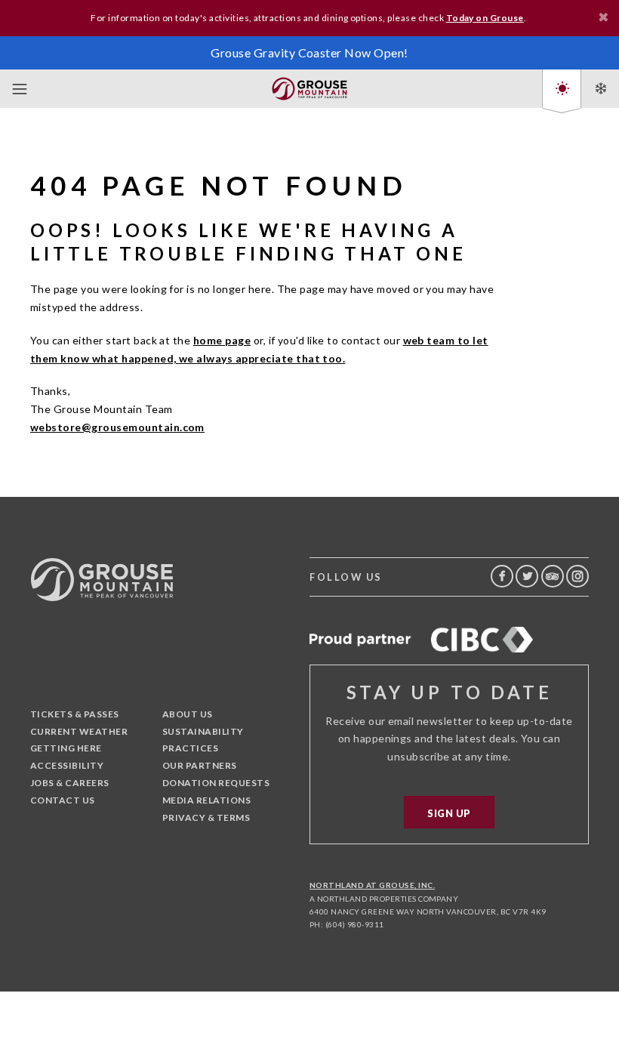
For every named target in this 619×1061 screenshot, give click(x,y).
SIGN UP (448, 813)
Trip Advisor (552, 576)
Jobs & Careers (69, 782)
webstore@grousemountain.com (117, 427)
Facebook (502, 576)
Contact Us (62, 800)
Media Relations (206, 800)
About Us (187, 714)
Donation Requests (215, 782)
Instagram (577, 576)
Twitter (527, 576)
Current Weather (79, 731)
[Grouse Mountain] (309, 86)
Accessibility (66, 765)
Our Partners (199, 765)
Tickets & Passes (74, 714)
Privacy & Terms (206, 817)
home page (222, 340)
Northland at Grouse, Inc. (372, 885)
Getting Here (66, 748)
